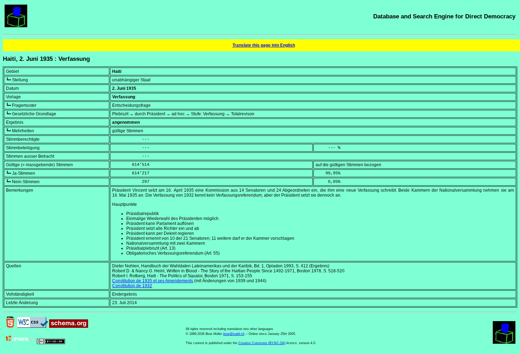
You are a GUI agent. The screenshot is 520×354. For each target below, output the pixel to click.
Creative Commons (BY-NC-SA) (261, 343)
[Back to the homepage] (16, 25)
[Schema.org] (68, 326)
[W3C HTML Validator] (10, 326)
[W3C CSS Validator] (32, 326)
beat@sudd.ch (233, 334)
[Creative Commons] (51, 342)
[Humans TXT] (20, 342)
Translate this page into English (263, 45)
